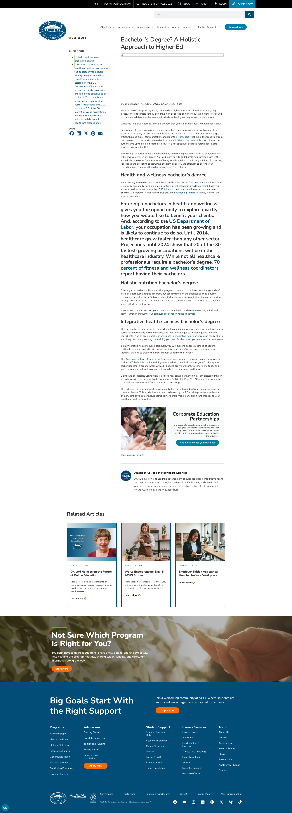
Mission (223, 737)
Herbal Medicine (59, 739)
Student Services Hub (155, 733)
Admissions (143, 27)
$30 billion (165, 189)
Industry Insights (135, 454)
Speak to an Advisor (95, 738)
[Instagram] (193, 802)
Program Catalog (59, 774)
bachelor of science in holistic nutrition (175, 313)
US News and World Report (190, 140)
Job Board (187, 737)
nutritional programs (185, 192)
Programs (57, 727)
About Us (105, 27)
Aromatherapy (58, 733)
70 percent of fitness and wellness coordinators (170, 265)
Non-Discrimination (231, 794)
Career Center (190, 732)
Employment (129, 794)
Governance (106, 794)
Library (150, 751)
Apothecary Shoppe (229, 765)
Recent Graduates (192, 768)
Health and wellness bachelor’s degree (87, 59)
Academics (124, 27)
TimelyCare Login (155, 768)
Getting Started (92, 732)
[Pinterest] (212, 802)
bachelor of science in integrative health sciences (177, 336)
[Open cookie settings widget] (5, 807)
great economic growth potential (190, 186)
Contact (223, 770)
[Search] (249, 14)
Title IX (184, 794)
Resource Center (191, 773)
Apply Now (95, 765)
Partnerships (226, 759)
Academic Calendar (156, 740)
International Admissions (91, 757)
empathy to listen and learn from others (164, 167)
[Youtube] (184, 802)
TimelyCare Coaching (194, 751)
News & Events (227, 748)
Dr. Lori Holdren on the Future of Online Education (91, 573)
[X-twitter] (221, 802)
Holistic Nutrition (59, 745)
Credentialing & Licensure (191, 744)
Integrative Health (60, 751)
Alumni (187, 27)
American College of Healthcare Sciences (148, 359)
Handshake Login (191, 757)
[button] (71, 133)
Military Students (207, 27)
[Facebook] (175, 802)
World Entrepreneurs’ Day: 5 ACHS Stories (144, 573)
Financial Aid (91, 749)
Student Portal (154, 762)
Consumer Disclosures (158, 794)
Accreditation (226, 743)
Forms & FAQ (153, 757)
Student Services (166, 27)
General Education (60, 756)
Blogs (222, 754)
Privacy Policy (204, 794)
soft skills (183, 137)
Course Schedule (155, 746)
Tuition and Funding (94, 744)
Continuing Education (61, 768)
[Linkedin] (203, 802)
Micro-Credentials (60, 762)
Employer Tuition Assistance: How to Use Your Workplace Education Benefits (198, 573)
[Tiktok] (240, 802)
